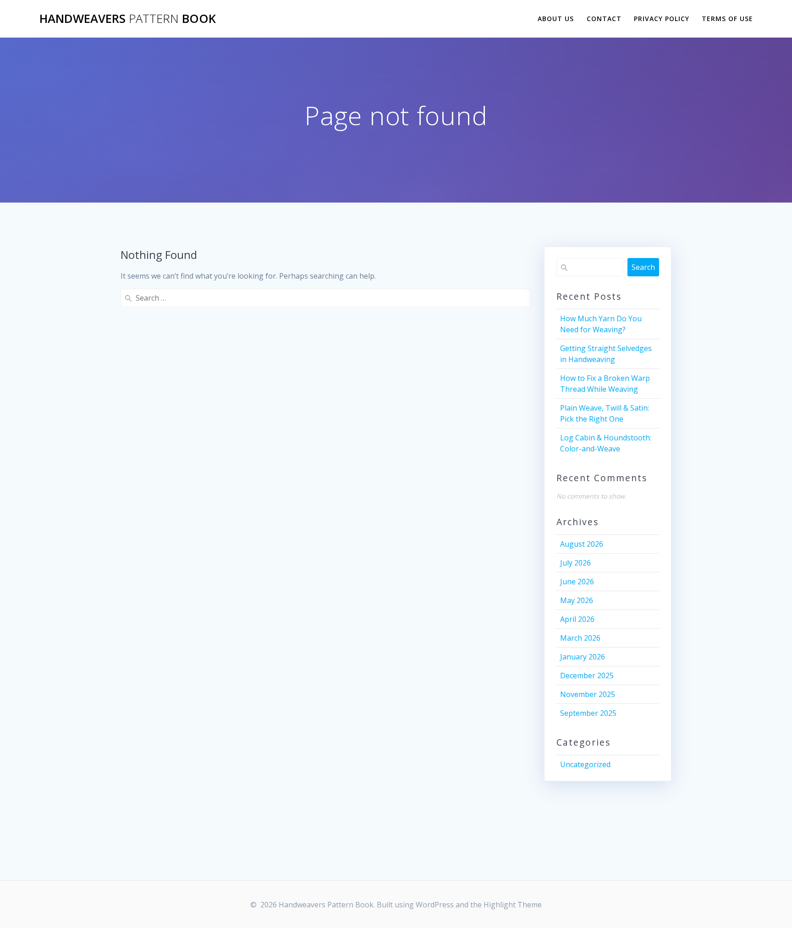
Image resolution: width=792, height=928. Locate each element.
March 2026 (580, 638)
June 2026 (577, 582)
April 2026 (577, 619)
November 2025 (587, 694)
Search (643, 267)
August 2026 (581, 544)
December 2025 (587, 675)
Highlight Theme (513, 905)
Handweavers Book (127, 19)
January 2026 (582, 657)
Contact (604, 18)
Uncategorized (585, 764)
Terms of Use (727, 18)
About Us (556, 18)
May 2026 (576, 600)
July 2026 (575, 563)
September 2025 (588, 713)
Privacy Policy (661, 18)
